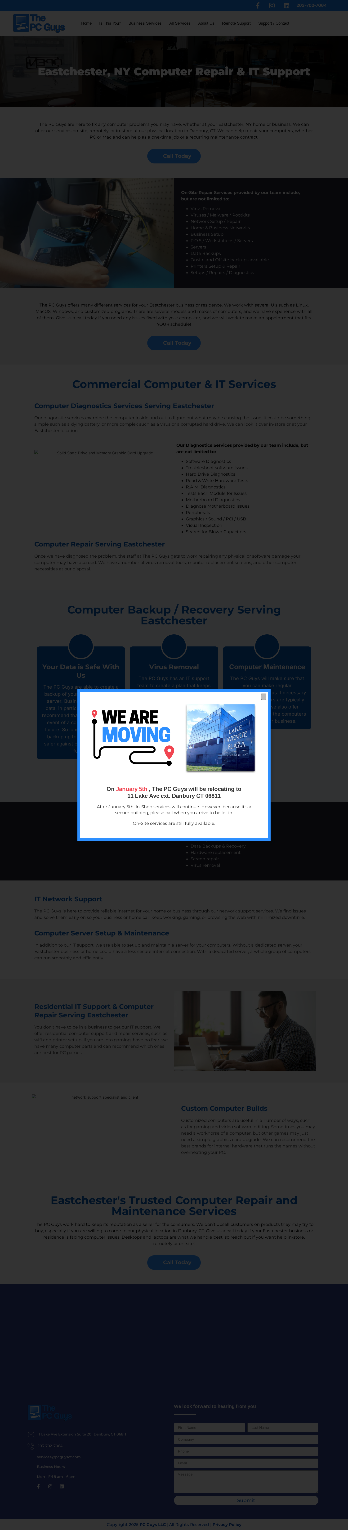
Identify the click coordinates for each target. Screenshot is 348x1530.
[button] (263, 697)
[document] (174, 765)
